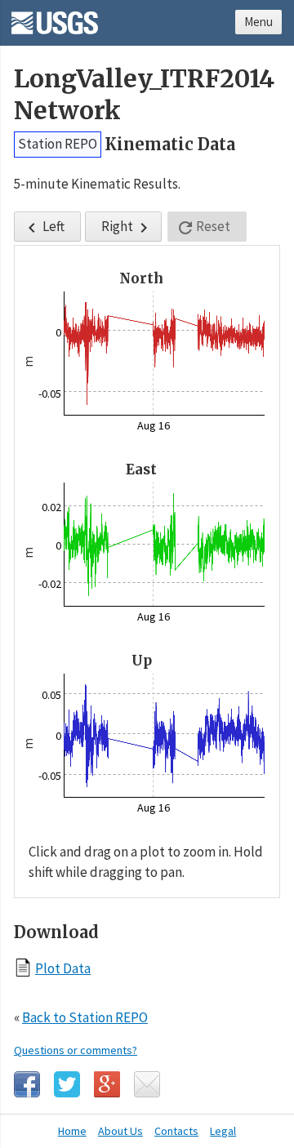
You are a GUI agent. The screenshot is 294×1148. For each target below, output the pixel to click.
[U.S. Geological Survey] (54, 17)
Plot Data (63, 968)
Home (72, 1131)
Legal (223, 1131)
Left (43, 227)
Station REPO (57, 144)
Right (127, 227)
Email (147, 1084)
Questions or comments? (75, 1050)
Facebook (27, 1084)
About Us (120, 1131)
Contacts (176, 1131)
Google (107, 1084)
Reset (203, 227)
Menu (258, 21)
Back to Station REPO (85, 1017)
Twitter (67, 1084)
